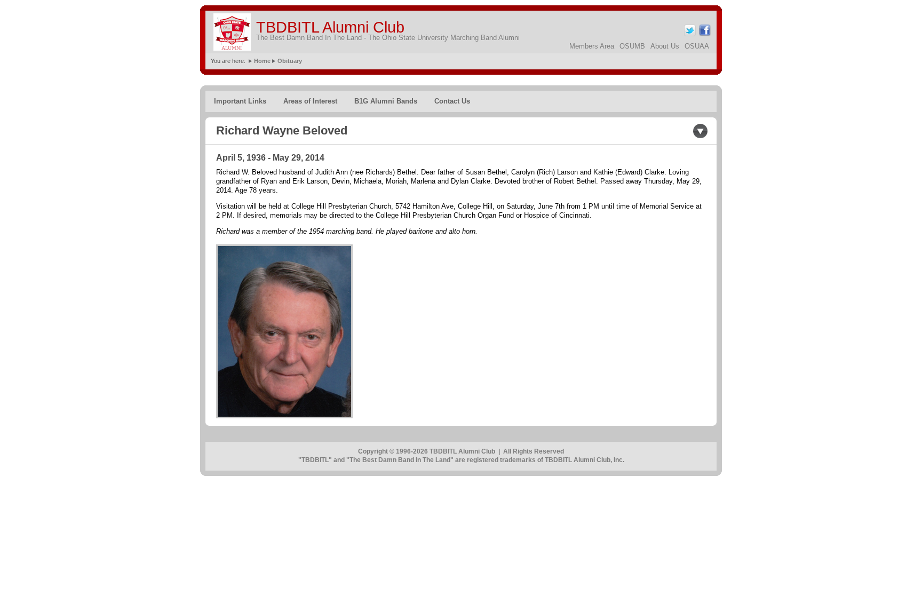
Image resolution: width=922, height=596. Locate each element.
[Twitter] (689, 34)
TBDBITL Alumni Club (330, 27)
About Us (664, 46)
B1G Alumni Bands (385, 101)
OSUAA (697, 46)
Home (262, 61)
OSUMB (632, 46)
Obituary (289, 61)
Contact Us (452, 101)
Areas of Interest (310, 101)
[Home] (232, 32)
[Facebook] (704, 34)
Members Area (591, 46)
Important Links (240, 101)
